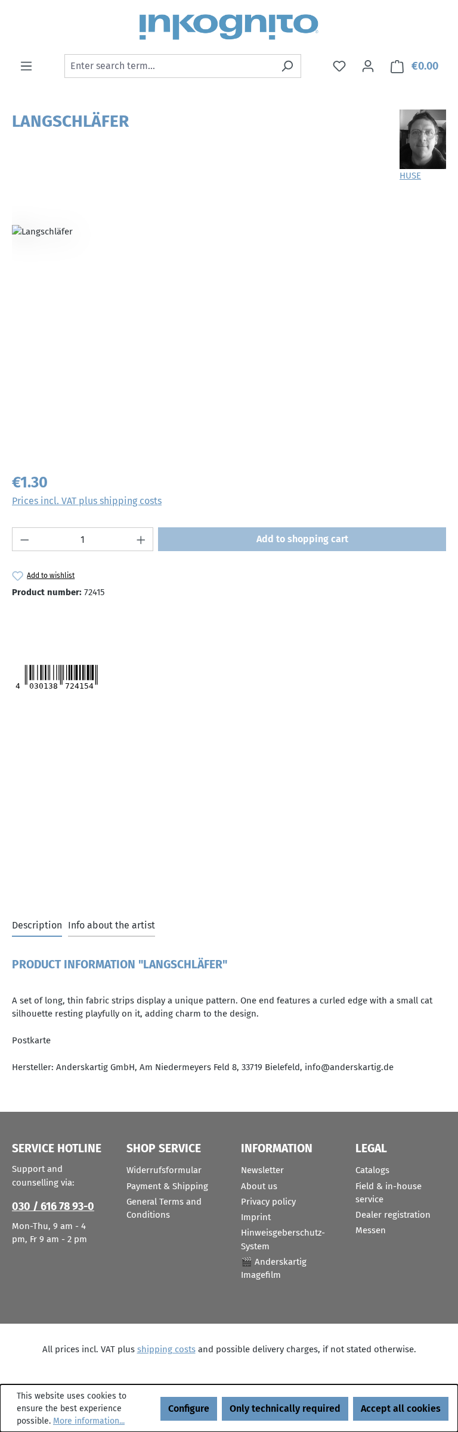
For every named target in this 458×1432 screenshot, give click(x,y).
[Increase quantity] (141, 539)
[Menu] (26, 66)
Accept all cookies (401, 1408)
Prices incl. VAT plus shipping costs (87, 500)
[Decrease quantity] (24, 539)
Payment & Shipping (167, 1186)
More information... (89, 1421)
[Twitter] (34, 622)
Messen (370, 1230)
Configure (188, 1408)
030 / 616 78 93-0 (53, 1206)
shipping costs (166, 1349)
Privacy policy (268, 1201)
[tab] (37, 926)
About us (259, 1186)
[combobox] (169, 66)
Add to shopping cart (302, 539)
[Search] (287, 66)
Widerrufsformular (164, 1170)
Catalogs (372, 1170)
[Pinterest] (96, 622)
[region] (229, 334)
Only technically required (285, 1408)
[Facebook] (71, 622)
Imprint (256, 1217)
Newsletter (262, 1170)
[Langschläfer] (228, 334)
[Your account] (368, 66)
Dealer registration (393, 1214)
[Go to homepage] (229, 27)
